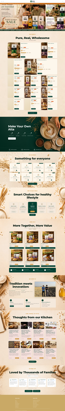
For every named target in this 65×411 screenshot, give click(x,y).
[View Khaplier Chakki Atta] (44, 50)
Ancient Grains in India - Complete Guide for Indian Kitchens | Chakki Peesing (14, 351)
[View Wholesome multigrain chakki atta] (44, 81)
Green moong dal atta (17, 99)
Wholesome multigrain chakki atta (52, 76)
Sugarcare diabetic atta (34, 88)
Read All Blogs (32, 361)
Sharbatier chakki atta (24, 43)
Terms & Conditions (36, 404)
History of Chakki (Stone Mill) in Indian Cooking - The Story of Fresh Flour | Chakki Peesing (50, 351)
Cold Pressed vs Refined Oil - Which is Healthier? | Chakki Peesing (25, 351)
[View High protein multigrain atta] (11, 81)
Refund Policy (35, 403)
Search (16, 401)
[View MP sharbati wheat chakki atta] (31, 67)
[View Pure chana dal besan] (11, 92)
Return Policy (35, 402)
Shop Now (14, 211)
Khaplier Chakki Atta (51, 43)
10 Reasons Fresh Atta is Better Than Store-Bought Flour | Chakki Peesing (14, 332)
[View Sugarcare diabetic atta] (28, 92)
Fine (21, 50)
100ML (32, 103)
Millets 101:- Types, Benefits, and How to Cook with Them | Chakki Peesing (38, 332)
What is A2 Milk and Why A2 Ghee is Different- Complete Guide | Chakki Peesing (38, 351)
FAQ (15, 400)
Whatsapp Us (17, 404)
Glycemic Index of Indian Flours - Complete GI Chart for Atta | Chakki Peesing (50, 332)
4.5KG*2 (18, 69)
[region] (23, 16)
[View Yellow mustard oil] (28, 104)
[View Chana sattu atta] (44, 92)
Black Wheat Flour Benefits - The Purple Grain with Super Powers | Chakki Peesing (25, 332)
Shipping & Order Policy (36, 400)
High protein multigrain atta (18, 76)
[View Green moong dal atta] (11, 104)
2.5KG (27, 52)
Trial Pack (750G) (23, 52)
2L (38, 103)
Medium (24, 50)
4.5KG (29, 52)
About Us (16, 402)
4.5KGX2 (49, 69)
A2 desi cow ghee (50, 99)
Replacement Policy (36, 401)
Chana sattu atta (50, 88)
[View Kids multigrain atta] (28, 81)
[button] (1, 1)
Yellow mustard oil (34, 99)
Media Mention (17, 403)
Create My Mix (11, 138)
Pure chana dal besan (17, 88)
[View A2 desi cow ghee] (44, 104)
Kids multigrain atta (34, 76)
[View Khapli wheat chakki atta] (11, 67)
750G (15, 92)
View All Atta (32, 214)
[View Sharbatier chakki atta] (14, 50)
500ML (35, 103)
